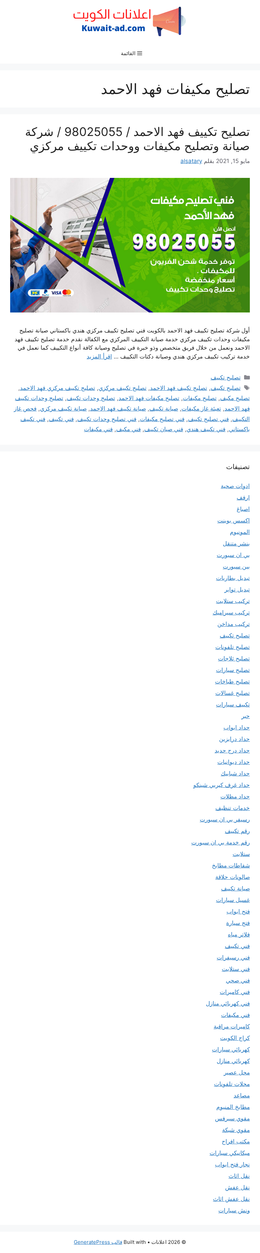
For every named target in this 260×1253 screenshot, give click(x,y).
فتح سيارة (238, 923)
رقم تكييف (237, 831)
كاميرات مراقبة (232, 1026)
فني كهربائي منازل (228, 1003)
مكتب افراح (236, 1141)
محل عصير (237, 1072)
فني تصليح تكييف (208, 419)
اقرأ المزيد (99, 356)
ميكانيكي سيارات (230, 1153)
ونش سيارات (234, 1210)
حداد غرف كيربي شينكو (221, 785)
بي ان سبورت (233, 555)
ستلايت (241, 854)
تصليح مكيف (235, 398)
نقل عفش (237, 1187)
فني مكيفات (98, 429)
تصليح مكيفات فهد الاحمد (148, 398)
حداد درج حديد (232, 750)
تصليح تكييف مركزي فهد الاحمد (57, 388)
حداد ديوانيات (233, 762)
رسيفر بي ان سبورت (225, 819)
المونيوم (240, 532)
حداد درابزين (234, 739)
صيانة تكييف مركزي (63, 408)
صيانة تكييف (163, 408)
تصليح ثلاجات (234, 658)
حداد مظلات (235, 796)
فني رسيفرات (233, 957)
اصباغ (243, 509)
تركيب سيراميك (231, 612)
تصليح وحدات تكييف (91, 398)
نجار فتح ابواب (232, 1164)
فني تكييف (61, 419)
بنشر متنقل (236, 543)
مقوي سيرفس (232, 1118)
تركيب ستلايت (233, 601)
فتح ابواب (238, 911)
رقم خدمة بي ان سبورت (220, 842)
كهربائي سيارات (231, 1049)
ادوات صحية (235, 486)
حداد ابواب (236, 727)
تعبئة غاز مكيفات (201, 408)
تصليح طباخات (232, 681)
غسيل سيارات (233, 900)
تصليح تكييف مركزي (123, 388)
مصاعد (242, 1095)
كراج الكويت (235, 1038)
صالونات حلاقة (232, 877)
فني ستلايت (236, 969)
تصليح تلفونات (232, 647)
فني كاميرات (235, 992)
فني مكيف (128, 429)
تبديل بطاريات (233, 578)
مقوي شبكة (236, 1130)
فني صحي (238, 980)
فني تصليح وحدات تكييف (106, 419)
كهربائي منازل (233, 1061)
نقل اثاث (239, 1176)
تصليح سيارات (233, 670)
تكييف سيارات (233, 704)
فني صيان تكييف (163, 429)
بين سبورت (236, 566)
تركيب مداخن (233, 624)
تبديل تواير (237, 589)
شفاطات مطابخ (231, 865)
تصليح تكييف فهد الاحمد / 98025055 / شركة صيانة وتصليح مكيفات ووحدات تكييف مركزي (137, 138)
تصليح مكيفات (200, 398)
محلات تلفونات (232, 1084)
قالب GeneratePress (98, 1242)
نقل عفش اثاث (231, 1199)
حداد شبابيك (235, 773)
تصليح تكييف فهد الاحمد (178, 388)
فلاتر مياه (239, 934)
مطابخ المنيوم (233, 1107)
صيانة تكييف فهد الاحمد (118, 408)
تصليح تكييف (226, 377)
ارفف (243, 497)
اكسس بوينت (233, 520)
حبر (245, 716)
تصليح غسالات (232, 693)
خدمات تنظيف (232, 808)
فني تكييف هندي (206, 429)
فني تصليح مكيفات (162, 419)
